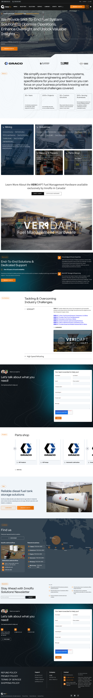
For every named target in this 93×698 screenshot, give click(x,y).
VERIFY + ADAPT (38, 193)
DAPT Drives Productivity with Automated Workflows (68, 320)
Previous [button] (15, 448)
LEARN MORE (58, 327)
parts (60, 6)
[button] (16, 6)
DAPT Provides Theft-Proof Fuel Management (66, 317)
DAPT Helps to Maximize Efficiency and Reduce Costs (68, 322)
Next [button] (87, 448)
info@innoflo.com (6, 1)
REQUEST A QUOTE (9, 48)
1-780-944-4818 (17, 1)
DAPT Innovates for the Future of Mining (65, 319)
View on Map (7, 401)
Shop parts (78, 158)
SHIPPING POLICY (10, 683)
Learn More (8, 507)
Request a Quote (8, 280)
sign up (30, 597)
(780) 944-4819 (8, 569)
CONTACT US (52, 677)
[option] (26, 452)
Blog (80, 1)
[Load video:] (46, 224)
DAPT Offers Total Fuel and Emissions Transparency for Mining (71, 315)
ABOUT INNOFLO (53, 679)
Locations (84, 1)
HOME (50, 675)
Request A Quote (77, 6)
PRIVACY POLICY (9, 676)
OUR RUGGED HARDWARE (53, 193)
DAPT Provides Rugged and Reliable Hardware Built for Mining (70, 324)
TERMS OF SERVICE (11, 680)
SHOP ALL (19, 469)
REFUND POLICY (9, 673)
